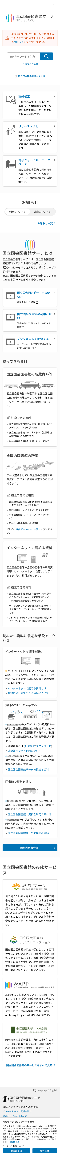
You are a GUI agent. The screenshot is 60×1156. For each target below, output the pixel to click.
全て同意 (44, 1150)
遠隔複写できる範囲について (24, 751)
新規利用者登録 (29, 848)
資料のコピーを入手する (15, 1116)
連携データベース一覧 (27, 529)
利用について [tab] (17, 212)
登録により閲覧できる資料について (28, 693)
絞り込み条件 (31, 63)
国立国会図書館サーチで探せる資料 (28, 769)
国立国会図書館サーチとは (31, 76)
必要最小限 (16, 1150)
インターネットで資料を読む (17, 1111)
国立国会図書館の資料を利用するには (29, 814)
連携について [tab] (42, 212)
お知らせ (18, 42)
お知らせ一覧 (45, 223)
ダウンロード (43, 746)
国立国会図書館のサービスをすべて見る (29, 1065)
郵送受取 (30, 746)
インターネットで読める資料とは (27, 688)
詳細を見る (15, 1142)
